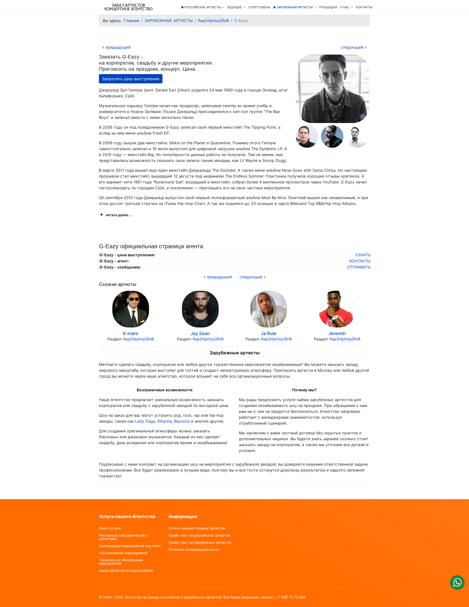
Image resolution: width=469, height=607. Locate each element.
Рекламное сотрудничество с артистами (123, 537)
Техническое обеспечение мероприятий (121, 561)
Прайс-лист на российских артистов (199, 535)
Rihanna (164, 421)
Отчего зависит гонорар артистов (197, 528)
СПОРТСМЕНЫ (259, 7)
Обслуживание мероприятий (123, 553)
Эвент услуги (110, 528)
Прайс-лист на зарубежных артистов (200, 542)
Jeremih (337, 333)
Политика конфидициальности (194, 549)
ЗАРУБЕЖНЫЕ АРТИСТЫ (294, 7)
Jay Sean (200, 333)
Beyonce (182, 421)
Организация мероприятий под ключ (130, 546)
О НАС (344, 7)
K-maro (130, 333)
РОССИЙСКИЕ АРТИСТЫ (202, 7)
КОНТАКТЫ (364, 7)
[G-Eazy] (332, 89)
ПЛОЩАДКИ (328, 7)
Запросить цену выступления (130, 78)
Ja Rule (269, 333)
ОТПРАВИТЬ (359, 267)
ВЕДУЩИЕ (234, 7)
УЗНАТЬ (363, 254)
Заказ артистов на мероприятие (126, 570)
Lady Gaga (145, 421)
